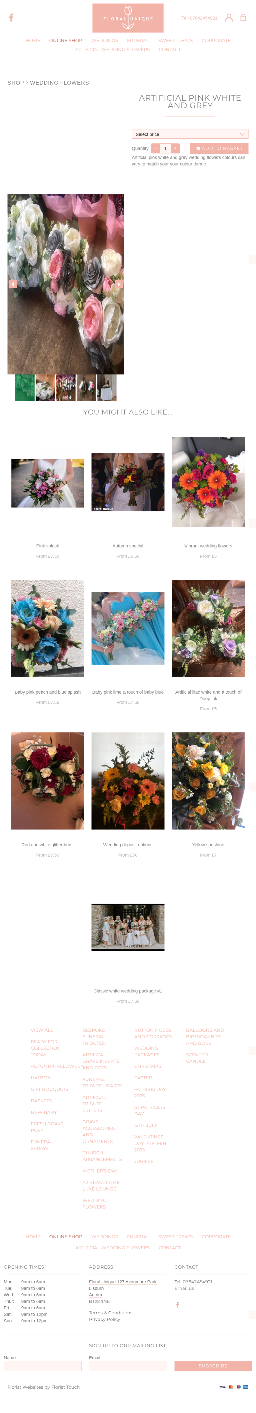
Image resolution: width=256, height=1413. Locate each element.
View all (42, 1030)
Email (94, 1357)
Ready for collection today (46, 1048)
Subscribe (213, 1366)
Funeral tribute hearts (102, 1083)
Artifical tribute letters (94, 1104)
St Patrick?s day (149, 1111)
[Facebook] (11, 18)
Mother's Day (100, 1171)
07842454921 (204, 18)
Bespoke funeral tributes (93, 1037)
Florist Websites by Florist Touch (44, 1387)
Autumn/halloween (53, 1066)
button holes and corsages (153, 1034)
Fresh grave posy (47, 1127)
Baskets (41, 1101)
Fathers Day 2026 (150, 1093)
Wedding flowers (59, 83)
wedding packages (147, 1052)
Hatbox (40, 1078)
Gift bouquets (49, 1089)
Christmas (147, 1066)
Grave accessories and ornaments (98, 1131)
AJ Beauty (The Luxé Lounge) (101, 1186)
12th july (145, 1125)
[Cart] (246, 18)
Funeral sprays (42, 1145)
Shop (16, 83)
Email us (184, 1288)
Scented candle (197, 1058)
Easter (143, 1078)
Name (10, 1357)
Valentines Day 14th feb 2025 (150, 1143)
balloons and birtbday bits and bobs (205, 1037)
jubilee (144, 1161)
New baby (44, 1112)
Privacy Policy (104, 1319)
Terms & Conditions (110, 1313)
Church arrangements (102, 1156)
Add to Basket (221, 148)
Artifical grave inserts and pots (100, 1061)
